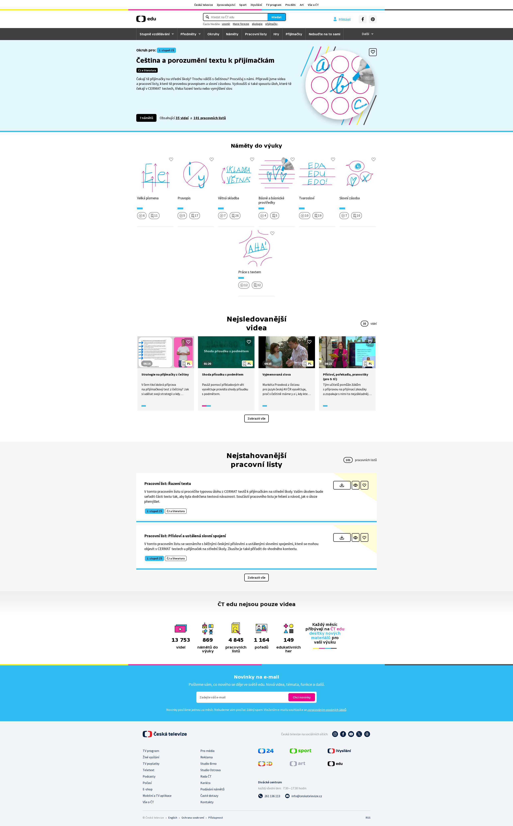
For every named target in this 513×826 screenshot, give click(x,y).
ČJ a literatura (147, 70)
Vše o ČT (313, 5)
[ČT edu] (146, 20)
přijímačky (271, 24)
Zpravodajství (226, 5)
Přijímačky (294, 34)
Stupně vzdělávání (155, 34)
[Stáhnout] (342, 485)
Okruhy (213, 34)
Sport (243, 5)
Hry (276, 34)
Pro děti (290, 5)
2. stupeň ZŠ (166, 50)
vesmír (226, 24)
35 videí (182, 118)
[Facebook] (363, 19)
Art (302, 5)
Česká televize (203, 5)
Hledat (277, 17)
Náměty (232, 34)
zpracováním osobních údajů (326, 710)
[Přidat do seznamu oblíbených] (373, 52)
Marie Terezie (241, 24)
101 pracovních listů (210, 118)
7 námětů (146, 118)
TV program (273, 5)
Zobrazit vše (256, 418)
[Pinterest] (373, 19)
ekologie (257, 24)
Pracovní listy (256, 34)
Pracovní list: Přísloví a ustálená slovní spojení (185, 535)
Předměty (188, 34)
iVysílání (256, 5)
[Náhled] (356, 485)
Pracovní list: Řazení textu (167, 483)
